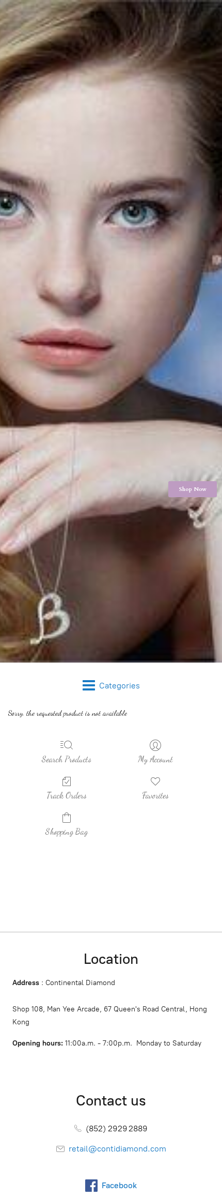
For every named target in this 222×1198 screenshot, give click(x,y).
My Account (155, 759)
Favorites (155, 795)
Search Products (66, 759)
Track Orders (66, 795)
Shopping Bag (66, 831)
